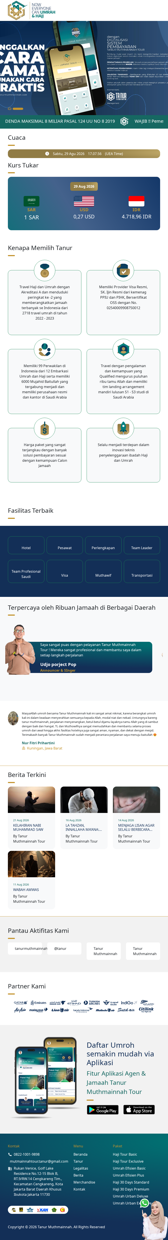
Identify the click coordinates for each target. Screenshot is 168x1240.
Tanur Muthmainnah (105, 951)
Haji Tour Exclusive (128, 1161)
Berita (78, 1175)
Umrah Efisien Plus (128, 1175)
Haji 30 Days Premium (131, 1189)
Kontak (79, 1189)
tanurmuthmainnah (28, 948)
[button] (13, 109)
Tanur (78, 1161)
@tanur (60, 948)
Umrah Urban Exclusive (132, 1203)
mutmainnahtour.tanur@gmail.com (39, 1161)
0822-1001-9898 (27, 1154)
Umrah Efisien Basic (129, 1168)
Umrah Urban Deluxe (130, 1196)
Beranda (81, 1154)
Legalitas (81, 1168)
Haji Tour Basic (125, 1154)
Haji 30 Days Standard (131, 1182)
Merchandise (84, 1182)
